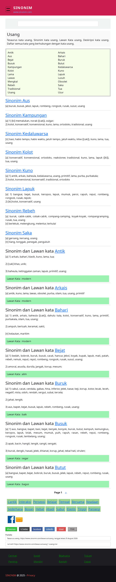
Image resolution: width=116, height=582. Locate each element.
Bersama (78, 502)
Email (61, 529)
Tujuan (88, 555)
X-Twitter (24, 529)
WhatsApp (11, 529)
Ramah (63, 561)
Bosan (29, 509)
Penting (12, 561)
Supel (37, 555)
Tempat (64, 502)
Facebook (37, 529)
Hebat (40, 509)
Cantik (12, 502)
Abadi (50, 509)
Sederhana (15, 509)
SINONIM (10, 575)
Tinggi (82, 509)
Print (72, 529)
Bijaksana (64, 555)
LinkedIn (49, 529)
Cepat (87, 561)
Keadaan (92, 502)
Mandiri (38, 561)
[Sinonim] (9, 9)
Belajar (52, 502)
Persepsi (39, 502)
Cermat (12, 555)
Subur (60, 509)
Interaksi (25, 502)
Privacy (31, 575)
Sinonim (22, 7)
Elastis (71, 509)
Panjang (94, 509)
